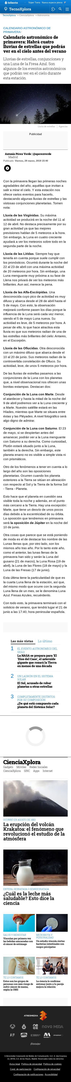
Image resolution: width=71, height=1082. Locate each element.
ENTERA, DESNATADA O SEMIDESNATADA (26, 889)
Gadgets (8, 767)
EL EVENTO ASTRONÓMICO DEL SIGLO (37, 650)
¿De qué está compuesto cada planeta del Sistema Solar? (37, 705)
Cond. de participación (20, 1069)
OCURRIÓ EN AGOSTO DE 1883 (19, 819)
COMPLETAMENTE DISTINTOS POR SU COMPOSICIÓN (36, 698)
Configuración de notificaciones (28, 1074)
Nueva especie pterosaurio (54, 2)
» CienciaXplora (25, 15)
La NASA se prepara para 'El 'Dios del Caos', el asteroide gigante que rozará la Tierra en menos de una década (37, 661)
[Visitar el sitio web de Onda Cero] (24, 1035)
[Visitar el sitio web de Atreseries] (13, 1035)
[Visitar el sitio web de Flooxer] (35, 1043)
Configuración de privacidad (47, 1069)
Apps (36, 770)
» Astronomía (42, 15)
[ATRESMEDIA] (35, 1015)
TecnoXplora (9, 15)
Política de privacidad (31, 1064)
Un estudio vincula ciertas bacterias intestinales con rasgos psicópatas (50, 944)
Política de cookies (52, 1064)
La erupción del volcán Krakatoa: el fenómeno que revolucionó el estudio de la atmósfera (34, 831)
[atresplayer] (53, 9)
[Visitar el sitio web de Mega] (58, 1026)
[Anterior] (25, 2)
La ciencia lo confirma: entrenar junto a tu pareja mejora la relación (50, 984)
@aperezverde (42, 154)
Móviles (21, 767)
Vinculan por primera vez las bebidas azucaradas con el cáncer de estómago (18, 941)
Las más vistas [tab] (22, 641)
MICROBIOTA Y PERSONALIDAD (44, 936)
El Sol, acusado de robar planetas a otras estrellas (34, 684)
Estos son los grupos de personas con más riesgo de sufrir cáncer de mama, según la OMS (18, 985)
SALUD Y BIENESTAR (14, 935)
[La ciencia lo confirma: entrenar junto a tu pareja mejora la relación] (52, 966)
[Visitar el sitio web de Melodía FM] (47, 1035)
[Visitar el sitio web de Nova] (47, 1026)
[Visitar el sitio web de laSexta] (24, 1026)
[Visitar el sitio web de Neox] (35, 1026)
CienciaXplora (21, 762)
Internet (48, 770)
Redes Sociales (39, 767)
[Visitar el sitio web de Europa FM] (35, 1035)
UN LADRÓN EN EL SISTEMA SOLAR (35, 677)
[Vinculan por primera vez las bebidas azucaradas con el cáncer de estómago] (19, 923)
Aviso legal (14, 1064)
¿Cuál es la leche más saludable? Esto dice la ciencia (28, 898)
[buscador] (60, 9)
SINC (27, 770)
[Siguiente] (65, 2)
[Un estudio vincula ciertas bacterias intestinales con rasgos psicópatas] (52, 923)
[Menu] (67, 9)
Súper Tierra (34, 2)
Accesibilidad (51, 1074)
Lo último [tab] (45, 641)
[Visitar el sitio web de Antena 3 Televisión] (13, 1026)
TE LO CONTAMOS (13, 977)
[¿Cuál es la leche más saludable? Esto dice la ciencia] (35, 868)
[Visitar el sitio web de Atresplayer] (58, 1035)
